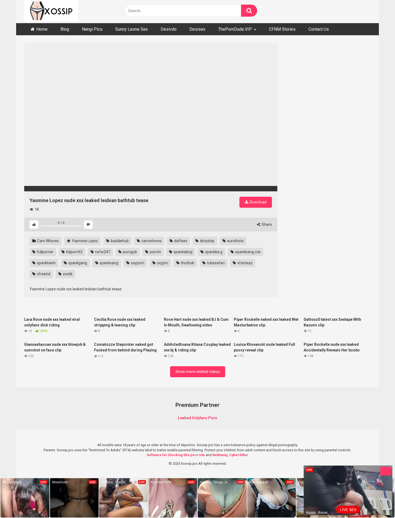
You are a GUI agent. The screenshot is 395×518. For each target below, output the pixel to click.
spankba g (213, 252)
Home (42, 29)
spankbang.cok (247, 252)
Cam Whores (47, 241)
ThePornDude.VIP (235, 29)
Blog (64, 29)
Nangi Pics (92, 29)
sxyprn (162, 263)
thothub (187, 263)
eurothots (235, 241)
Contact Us (318, 29)
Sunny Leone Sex (131, 29)
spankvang (108, 263)
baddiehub (119, 241)
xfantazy (244, 263)
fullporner (44, 252)
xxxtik (67, 274)
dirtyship (206, 241)
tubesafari (215, 263)
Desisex (197, 29)
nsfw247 (102, 252)
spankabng (182, 252)
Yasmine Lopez (84, 241)
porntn (155, 252)
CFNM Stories (282, 29)
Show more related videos (197, 371)
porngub (129, 252)
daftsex (180, 241)
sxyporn (137, 263)
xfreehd (43, 274)
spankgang (77, 263)
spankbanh (46, 263)
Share (266, 224)
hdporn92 (73, 252)
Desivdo (169, 29)
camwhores (151, 241)
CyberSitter (238, 455)
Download (258, 202)
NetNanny (220, 455)
